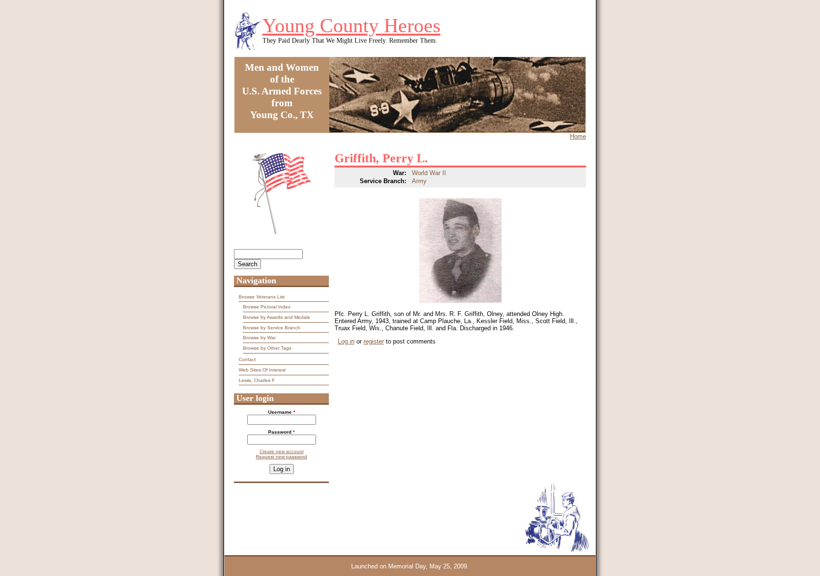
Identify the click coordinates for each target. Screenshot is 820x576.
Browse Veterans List (262, 296)
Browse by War (259, 337)
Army (419, 181)
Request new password (281, 456)
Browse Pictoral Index (266, 306)
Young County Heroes (351, 26)
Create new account (282, 451)
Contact (247, 359)
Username (281, 412)
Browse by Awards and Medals (276, 317)
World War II (429, 173)
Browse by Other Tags (267, 348)
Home (578, 136)
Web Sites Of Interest (262, 369)
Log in (346, 341)
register (373, 341)
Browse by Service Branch (271, 327)
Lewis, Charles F (257, 380)
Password (281, 432)
